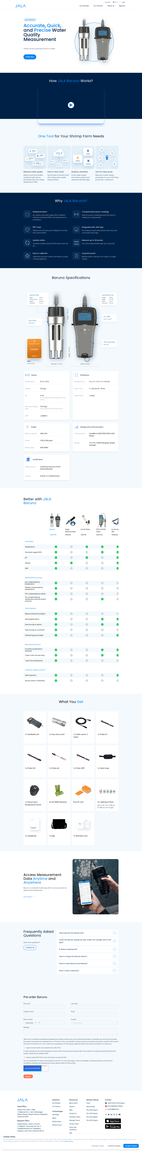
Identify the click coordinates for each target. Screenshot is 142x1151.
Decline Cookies (114, 1146)
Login (123, 2)
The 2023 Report (92, 1120)
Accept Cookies (131, 1146)
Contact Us (30, 947)
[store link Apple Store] (113, 1121)
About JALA (73, 1103)
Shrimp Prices (57, 1125)
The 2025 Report (92, 1113)
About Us (111, 6)
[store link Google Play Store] (113, 1126)
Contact (107, 2)
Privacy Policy (74, 1124)
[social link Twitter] (109, 1114)
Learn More (27, 897)
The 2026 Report (92, 1110)
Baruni (54, 1118)
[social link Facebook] (106, 1114)
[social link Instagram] (114, 1114)
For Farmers (98, 6)
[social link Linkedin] (111, 1114)
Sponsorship (90, 1106)
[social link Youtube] (119, 1114)
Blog (70, 1110)
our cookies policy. (67, 1141)
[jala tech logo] (20, 6)
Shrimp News (56, 1121)
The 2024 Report (92, 1117)
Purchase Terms (74, 1117)
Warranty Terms (74, 1120)
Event (88, 1103)
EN (115, 2)
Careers (72, 1106)
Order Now (30, 57)
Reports (122, 6)
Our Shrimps (84, 6)
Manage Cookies (98, 1146)
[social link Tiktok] (117, 1114)
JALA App (55, 1115)
